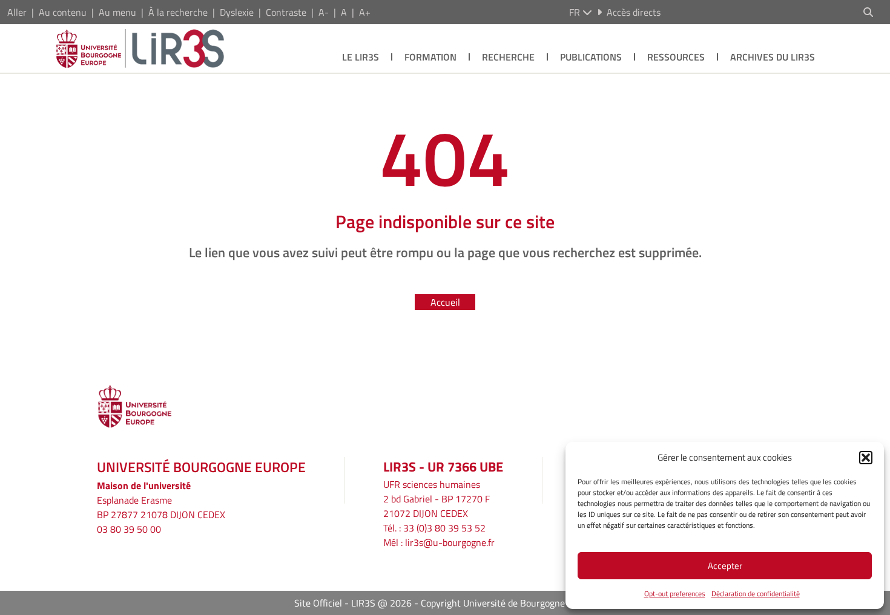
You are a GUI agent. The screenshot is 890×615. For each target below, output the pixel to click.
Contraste (286, 12)
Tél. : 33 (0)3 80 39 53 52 (434, 528)
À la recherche (178, 12)
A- (323, 12)
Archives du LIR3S (772, 57)
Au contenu (63, 12)
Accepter (725, 566)
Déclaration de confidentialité (755, 593)
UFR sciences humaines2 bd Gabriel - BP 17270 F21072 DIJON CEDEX (436, 499)
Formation (430, 57)
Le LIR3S (360, 57)
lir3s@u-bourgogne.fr (450, 542)
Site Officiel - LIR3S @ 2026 (353, 603)
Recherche (508, 57)
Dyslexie (237, 12)
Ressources (676, 57)
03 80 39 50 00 (129, 529)
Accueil (445, 302)
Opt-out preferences (674, 593)
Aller (17, 12)
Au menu (117, 12)
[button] (866, 458)
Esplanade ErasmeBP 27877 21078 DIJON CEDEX (161, 507)
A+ (365, 12)
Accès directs (634, 12)
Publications (591, 57)
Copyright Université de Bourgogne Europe (508, 603)
